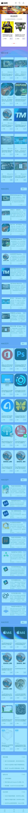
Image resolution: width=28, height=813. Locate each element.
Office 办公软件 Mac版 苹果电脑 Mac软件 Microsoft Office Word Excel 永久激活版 (7, 366)
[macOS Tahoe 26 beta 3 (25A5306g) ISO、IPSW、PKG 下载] (20, 633)
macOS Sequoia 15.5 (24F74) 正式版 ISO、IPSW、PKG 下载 (7, 644)
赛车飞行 (11, 97)
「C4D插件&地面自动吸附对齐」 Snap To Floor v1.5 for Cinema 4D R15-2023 (16, 606)
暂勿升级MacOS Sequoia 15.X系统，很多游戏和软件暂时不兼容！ (16, 782)
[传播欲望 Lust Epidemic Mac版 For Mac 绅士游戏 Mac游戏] (7, 165)
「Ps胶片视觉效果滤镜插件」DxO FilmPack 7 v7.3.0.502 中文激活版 (16, 486)
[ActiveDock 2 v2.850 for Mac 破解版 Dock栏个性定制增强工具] (7, 380)
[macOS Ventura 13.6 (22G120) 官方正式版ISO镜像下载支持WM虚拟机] (20, 734)
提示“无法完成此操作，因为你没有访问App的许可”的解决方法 (16, 761)
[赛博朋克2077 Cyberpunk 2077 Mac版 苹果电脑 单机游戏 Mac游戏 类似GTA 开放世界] (8, 27)
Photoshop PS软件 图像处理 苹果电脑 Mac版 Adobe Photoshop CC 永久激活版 (20, 366)
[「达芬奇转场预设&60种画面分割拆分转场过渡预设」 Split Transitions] (6, 569)
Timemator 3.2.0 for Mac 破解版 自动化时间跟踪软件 (20, 392)
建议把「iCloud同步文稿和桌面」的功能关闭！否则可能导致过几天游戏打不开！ (16, 768)
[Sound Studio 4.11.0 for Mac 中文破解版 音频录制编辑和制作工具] (7, 456)
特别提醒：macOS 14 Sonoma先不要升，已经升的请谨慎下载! (16, 785)
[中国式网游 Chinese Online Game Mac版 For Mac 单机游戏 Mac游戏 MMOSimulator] (20, 89)
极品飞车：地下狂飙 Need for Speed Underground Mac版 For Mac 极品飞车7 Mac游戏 (7, 101)
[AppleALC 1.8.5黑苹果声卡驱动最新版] (7, 734)
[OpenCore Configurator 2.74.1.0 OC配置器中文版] (20, 709)
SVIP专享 (24, 148)
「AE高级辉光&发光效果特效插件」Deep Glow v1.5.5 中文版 (16, 501)
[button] (19, 3)
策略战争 (11, 72)
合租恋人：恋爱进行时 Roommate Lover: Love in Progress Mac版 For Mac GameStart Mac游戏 (16, 210)
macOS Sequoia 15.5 (20, 668)
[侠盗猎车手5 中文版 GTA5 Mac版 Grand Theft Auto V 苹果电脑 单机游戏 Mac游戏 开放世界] (20, 27)
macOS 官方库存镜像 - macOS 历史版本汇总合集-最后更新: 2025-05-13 (20, 696)
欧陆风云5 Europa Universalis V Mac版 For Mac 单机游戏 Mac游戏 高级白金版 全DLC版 (7, 76)
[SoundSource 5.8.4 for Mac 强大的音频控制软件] (20, 456)
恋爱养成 (24, 72)
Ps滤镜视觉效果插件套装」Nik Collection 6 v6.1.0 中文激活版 (16, 522)
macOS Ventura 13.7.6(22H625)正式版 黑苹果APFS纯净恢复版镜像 (7, 696)
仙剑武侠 (11, 123)
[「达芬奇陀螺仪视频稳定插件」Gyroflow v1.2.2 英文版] (6, 596)
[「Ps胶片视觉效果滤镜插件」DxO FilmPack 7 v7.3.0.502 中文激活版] (6, 489)
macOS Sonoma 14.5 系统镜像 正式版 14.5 (7, 669)
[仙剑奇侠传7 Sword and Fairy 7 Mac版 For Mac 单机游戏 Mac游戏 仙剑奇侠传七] (7, 114)
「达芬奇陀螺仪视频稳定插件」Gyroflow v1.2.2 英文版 (16, 593)
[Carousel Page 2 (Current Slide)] (14, 43)
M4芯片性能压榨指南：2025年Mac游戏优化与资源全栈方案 (16, 796)
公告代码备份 (8, 778)
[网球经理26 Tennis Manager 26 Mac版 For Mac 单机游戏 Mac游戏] (20, 114)
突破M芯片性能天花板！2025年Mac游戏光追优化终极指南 (16, 799)
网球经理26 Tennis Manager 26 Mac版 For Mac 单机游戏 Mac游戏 (20, 126)
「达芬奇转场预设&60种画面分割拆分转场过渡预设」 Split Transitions (16, 567)
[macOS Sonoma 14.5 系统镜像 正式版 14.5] (7, 658)
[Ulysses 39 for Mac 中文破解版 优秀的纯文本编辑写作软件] (20, 405)
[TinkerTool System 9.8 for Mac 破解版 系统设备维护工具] (20, 431)
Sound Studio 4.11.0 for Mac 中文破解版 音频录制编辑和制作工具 (7, 468)
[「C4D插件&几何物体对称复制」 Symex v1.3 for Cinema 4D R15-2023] (6, 554)
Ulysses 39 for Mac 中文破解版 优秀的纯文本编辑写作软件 (20, 417)
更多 (23, 188)
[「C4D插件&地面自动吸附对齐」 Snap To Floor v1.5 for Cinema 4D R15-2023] (6, 610)
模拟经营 (24, 97)
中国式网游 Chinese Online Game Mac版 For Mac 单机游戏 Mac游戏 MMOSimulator (20, 101)
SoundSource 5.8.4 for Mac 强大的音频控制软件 (20, 468)
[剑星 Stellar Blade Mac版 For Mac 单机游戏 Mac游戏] (7, 140)
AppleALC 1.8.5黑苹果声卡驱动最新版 (7, 745)
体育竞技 (24, 123)
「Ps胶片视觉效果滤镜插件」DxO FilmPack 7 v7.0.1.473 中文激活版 (16, 537)
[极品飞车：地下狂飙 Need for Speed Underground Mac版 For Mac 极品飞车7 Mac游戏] (7, 89)
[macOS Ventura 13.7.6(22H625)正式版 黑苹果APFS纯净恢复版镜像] (7, 683)
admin (13, 506)
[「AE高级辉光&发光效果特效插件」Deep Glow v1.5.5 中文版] (6, 503)
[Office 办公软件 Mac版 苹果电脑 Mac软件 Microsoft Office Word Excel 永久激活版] (7, 354)
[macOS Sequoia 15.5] (20, 658)
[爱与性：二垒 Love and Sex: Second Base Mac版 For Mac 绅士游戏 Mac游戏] (20, 140)
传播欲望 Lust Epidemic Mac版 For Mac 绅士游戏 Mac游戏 (7, 177)
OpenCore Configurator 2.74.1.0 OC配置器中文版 (20, 721)
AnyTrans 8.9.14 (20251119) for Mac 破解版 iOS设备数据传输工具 (7, 417)
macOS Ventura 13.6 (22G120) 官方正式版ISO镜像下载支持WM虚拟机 (20, 747)
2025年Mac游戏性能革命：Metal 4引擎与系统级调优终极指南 (16, 803)
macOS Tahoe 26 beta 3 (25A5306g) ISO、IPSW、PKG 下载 (20, 644)
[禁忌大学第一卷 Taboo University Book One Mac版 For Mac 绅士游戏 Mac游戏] (20, 165)
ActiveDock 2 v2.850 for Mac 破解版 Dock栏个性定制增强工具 (7, 392)
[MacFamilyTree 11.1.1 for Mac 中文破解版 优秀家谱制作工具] (7, 431)
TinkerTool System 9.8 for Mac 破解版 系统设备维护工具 (20, 443)
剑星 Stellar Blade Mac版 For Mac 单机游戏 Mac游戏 (7, 152)
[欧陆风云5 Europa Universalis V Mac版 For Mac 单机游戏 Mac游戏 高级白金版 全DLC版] (7, 63)
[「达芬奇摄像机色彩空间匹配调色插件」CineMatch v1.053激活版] (6, 582)
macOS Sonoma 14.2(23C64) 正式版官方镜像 (7, 721)
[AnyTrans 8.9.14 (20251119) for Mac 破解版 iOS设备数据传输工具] (7, 405)
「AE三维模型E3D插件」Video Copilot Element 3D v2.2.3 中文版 (16, 511)
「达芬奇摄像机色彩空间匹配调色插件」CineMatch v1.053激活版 (16, 580)
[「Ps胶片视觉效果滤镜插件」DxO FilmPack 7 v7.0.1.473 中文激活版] (6, 540)
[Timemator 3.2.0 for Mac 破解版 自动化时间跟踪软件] (20, 380)
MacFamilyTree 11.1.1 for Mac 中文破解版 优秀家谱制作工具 (7, 443)
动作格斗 (11, 148)
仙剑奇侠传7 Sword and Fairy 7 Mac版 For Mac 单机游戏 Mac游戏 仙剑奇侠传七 (7, 127)
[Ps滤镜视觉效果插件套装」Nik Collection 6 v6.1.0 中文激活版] (6, 526)
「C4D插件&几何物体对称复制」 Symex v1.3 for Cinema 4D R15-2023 (16, 552)
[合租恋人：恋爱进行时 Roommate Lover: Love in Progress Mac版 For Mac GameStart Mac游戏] (20, 63)
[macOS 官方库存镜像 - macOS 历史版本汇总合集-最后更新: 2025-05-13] (20, 683)
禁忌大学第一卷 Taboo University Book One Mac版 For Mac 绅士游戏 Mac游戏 (20, 178)
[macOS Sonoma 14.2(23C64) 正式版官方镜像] (7, 709)
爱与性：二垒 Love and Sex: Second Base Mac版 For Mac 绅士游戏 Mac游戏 (20, 152)
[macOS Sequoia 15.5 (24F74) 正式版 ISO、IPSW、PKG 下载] (7, 633)
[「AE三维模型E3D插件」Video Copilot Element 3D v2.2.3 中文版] (6, 513)
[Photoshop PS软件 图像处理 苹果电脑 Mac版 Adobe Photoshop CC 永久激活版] (20, 354)
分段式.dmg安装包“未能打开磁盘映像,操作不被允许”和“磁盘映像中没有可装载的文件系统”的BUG (16, 764)
